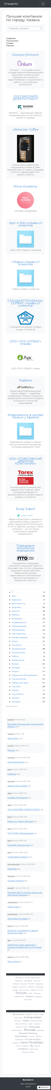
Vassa (9, 793)
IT (12, 592)
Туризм (15, 690)
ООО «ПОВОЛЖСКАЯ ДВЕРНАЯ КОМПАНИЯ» (25, 461)
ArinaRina (11, 758)
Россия (21, 993)
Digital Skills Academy (17, 857)
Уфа (31, 1046)
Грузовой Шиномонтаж (18, 845)
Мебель (15, 615)
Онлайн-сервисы (20, 637)
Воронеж (18, 1018)
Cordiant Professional (17, 798)
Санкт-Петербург (32, 1042)
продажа (16, 701)
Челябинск (23, 1049)
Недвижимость (19, 622)
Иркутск (18, 1021)
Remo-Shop (13, 961)
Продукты (16, 645)
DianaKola (11, 876)
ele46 (9, 769)
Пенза (32, 1036)
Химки (37, 1046)
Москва (30, 1030)
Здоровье (16, 607)
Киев (30, 1024)
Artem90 (10, 888)
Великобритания (32, 978)
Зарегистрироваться (28, 1084)
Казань (26, 1020)
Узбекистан (19, 996)
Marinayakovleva (13, 864)
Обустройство (19, 634)
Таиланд (36, 993)
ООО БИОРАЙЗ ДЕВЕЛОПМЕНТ (23, 809)
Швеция (38, 996)
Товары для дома (20, 683)
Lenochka (11, 781)
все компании (11, 706)
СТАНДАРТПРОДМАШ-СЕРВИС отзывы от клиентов (25, 303)
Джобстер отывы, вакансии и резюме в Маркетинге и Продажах (24, 946)
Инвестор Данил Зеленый (20, 821)
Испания (23, 987)
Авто (14, 596)
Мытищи (40, 1030)
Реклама (16, 667)
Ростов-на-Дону (33, 1039)
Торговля (16, 686)
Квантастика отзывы (17, 786)
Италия (31, 987)
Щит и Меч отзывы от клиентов (25, 224)
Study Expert (25, 509)
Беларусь (20, 978)
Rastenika (12, 869)
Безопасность (18, 603)
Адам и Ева (12, 907)
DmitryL (10, 926)
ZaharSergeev (12, 902)
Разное (15, 664)
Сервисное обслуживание (24, 675)
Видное (29, 1014)
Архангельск (19, 1014)
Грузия (24, 984)
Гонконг (37, 981)
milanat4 (10, 734)
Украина (29, 996)
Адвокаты (16, 600)
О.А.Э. (40, 990)
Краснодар (34, 1027)
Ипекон (11, 750)
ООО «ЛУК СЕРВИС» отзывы (25, 342)
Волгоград (38, 1014)
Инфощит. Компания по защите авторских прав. (22, 931)
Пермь (38, 1036)
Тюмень (25, 1046)
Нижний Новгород (28, 1033)
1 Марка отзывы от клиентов (25, 263)
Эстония (28, 1000)
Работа (15, 656)
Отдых (15, 641)
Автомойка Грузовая (17, 919)
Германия (28, 981)
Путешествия (18, 652)
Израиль (39, 984)
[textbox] (25, 28)
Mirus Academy (25, 186)
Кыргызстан (24, 990)
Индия (15, 987)
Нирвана (11, 774)
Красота (16, 611)
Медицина (17, 618)
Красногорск (22, 1027)
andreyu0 (10, 720)
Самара (15, 1043)
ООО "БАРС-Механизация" (20, 833)
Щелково (34, 1049)
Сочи (18, 1046)
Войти (28, 1087)
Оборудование (19, 626)
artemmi (10, 957)
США (30, 993)
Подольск (19, 1039)
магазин (15, 698)
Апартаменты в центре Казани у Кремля (25, 416)
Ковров (37, 1024)
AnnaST (10, 746)
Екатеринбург (33, 1017)
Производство (19, 649)
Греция (16, 984)
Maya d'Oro (12, 738)
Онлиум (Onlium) (15, 881)
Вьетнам (18, 981)
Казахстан (39, 987)
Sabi (9, 940)
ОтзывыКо (11, 3)
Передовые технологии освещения (25, 548)
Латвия (33, 990)
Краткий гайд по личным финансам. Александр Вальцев (24, 893)
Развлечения (18, 660)
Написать (45, 1087)
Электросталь (28, 1052)
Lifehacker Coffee (26, 129)
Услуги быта (17, 694)
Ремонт (15, 671)
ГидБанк (25, 380)
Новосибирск (21, 1036)
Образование (18, 630)
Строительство (19, 679)
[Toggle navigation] (43, 3)
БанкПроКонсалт (15, 762)
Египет (31, 984)
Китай (15, 990)
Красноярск (17, 1030)
